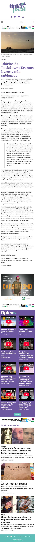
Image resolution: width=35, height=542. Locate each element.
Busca (20, 22)
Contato (27, 537)
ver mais (17, 414)
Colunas (3, 446)
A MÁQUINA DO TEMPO (14, 484)
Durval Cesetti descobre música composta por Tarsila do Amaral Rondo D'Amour (25, 379)
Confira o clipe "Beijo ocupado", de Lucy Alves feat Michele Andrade (8, 378)
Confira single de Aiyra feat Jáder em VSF (8, 353)
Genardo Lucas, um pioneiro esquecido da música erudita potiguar (16, 519)
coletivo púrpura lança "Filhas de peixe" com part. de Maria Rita (26, 404)
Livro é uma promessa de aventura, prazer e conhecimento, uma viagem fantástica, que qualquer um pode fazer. (17, 488)
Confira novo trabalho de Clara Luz (25, 331)
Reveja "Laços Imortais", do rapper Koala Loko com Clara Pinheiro (26, 354)
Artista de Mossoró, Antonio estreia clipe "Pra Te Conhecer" (8, 404)
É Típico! (3, 515)
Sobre (19, 537)
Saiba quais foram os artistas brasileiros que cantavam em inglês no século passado (16, 450)
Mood (21, 539)
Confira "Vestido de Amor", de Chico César (8, 331)
